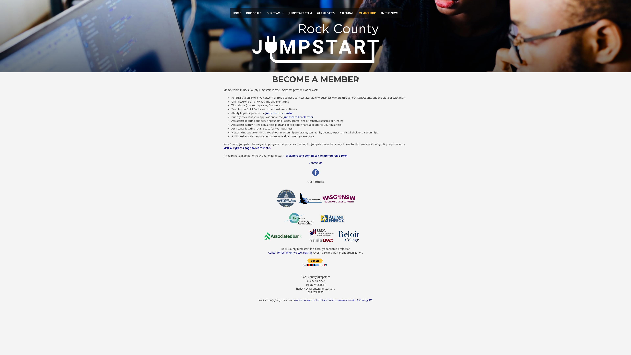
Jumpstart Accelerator (298, 117)
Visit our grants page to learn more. (247, 148)
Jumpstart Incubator (279, 113)
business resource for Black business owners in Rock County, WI (332, 300)
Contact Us (315, 163)
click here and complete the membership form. (317, 155)
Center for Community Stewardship (290, 252)
